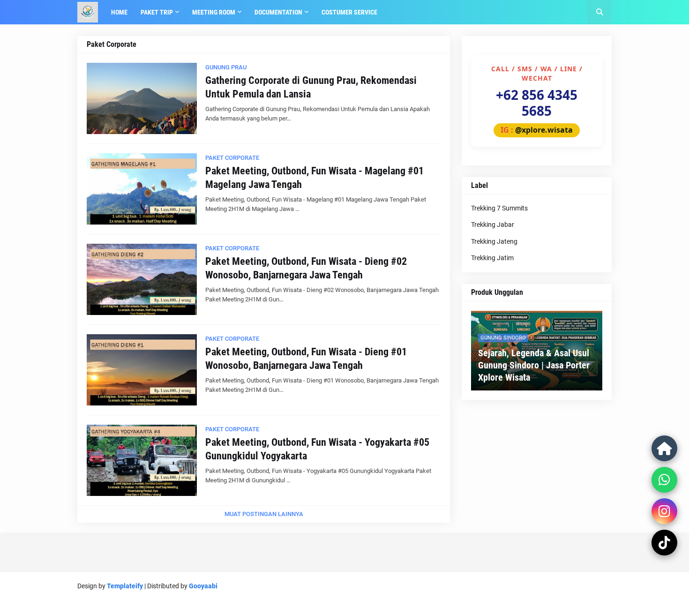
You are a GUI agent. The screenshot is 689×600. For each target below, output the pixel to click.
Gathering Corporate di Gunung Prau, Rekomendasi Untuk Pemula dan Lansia (311, 87)
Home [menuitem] (119, 12)
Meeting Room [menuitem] (213, 12)
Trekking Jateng (494, 241)
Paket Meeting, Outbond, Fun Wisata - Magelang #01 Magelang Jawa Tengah (314, 177)
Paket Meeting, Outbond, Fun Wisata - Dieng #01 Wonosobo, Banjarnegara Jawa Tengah (306, 358)
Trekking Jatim (492, 258)
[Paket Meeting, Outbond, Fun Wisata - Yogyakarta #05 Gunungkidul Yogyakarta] (142, 460)
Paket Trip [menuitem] (157, 12)
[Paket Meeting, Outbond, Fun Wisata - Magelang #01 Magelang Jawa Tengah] (142, 189)
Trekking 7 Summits (499, 208)
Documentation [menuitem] (278, 12)
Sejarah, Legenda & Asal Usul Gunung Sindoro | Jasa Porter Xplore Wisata (534, 365)
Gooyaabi (203, 586)
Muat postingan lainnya (264, 514)
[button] (599, 12)
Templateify (125, 586)
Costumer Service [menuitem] (349, 12)
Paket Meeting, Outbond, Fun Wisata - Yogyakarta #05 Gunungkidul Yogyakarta (317, 449)
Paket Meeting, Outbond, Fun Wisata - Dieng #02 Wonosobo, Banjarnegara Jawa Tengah (306, 268)
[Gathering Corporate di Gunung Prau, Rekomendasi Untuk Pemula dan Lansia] (142, 98)
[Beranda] (664, 448)
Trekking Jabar (492, 224)
